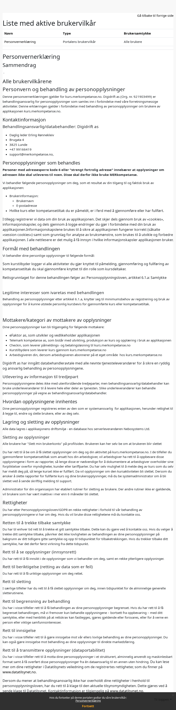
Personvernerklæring (88, 700)
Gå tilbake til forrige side (155, 15)
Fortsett (88, 706)
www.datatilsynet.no (19, 672)
